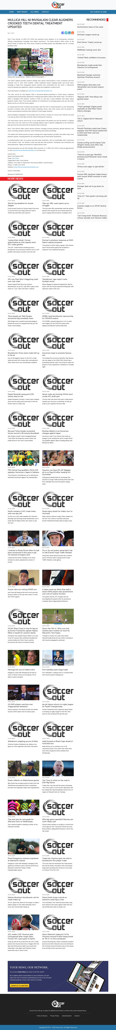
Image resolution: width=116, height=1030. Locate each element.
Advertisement (67, 1016)
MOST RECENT (22, 12)
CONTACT (45, 12)
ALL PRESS (35, 12)
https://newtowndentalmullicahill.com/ (26, 167)
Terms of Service (42, 1016)
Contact (76, 1016)
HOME (11, 12)
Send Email (15, 158)
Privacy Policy (54, 1016)
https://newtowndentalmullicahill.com (40, 91)
